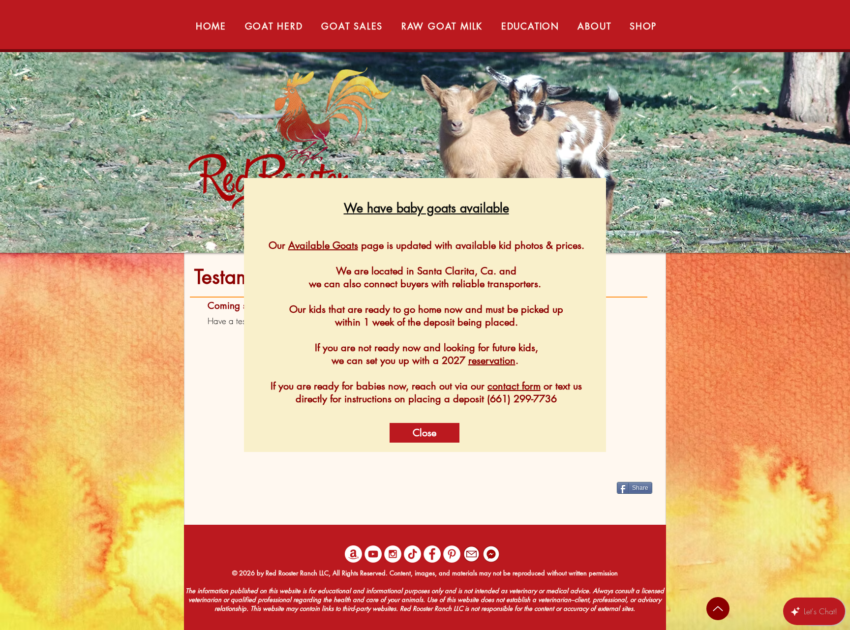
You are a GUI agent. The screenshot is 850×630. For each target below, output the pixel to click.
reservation (492, 360)
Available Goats (323, 245)
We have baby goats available (426, 208)
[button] (604, 149)
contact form (514, 386)
